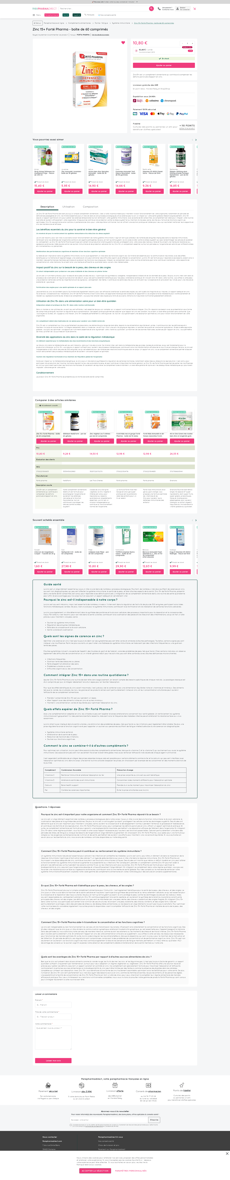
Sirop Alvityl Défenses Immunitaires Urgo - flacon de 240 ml (44, 173)
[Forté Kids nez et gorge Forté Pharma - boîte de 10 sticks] (128, 420)
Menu (38, 15)
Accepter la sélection (95, 1171)
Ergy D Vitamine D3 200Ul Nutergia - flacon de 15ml (180, 553)
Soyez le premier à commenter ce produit (50, 35)
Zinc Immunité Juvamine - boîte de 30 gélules (71, 172)
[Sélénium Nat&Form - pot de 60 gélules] (75, 420)
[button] (123, 42)
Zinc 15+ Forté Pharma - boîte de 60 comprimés (48, 435)
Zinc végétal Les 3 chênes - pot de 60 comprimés (100, 435)
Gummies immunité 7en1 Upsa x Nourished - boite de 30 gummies (125, 173)
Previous (192, 139)
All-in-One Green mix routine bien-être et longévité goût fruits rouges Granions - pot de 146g (181, 435)
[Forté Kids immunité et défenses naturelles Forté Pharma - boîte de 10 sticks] (155, 420)
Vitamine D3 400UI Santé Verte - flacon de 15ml (153, 172)
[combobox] (106, 9)
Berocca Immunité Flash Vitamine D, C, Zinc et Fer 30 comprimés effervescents (152, 554)
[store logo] (45, 8)
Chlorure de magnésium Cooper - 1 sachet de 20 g (44, 553)
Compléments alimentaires (79, 23)
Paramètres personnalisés (130, 1171)
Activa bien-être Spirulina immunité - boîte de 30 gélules (99, 173)
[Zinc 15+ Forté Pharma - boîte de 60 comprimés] (48, 420)
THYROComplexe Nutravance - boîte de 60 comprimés (125, 553)
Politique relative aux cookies (89, 1165)
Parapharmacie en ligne (54, 23)
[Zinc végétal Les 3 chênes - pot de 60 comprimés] (102, 420)
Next (196, 139)
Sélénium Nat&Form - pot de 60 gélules (74, 435)
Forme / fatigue (101, 23)
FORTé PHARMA (83, 35)
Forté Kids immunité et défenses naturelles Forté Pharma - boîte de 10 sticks (154, 435)
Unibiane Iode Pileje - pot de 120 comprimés (99, 553)
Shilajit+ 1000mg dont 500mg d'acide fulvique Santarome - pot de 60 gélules (179, 174)
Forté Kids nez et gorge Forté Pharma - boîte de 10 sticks (128, 435)
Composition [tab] (90, 206)
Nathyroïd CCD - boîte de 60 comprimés (71, 553)
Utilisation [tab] (68, 206)
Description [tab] (47, 206)
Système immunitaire (121, 23)
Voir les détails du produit (100, 35)
